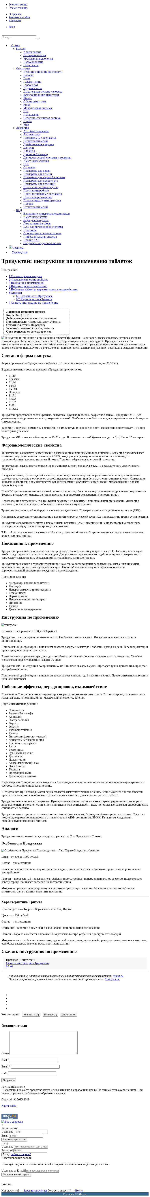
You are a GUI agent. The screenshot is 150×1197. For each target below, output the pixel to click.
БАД (19, 210)
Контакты (15, 20)
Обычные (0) (68, 1014)
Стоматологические (35, 207)
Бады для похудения (35, 220)
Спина (27, 121)
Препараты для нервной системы (44, 177)
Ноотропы (29, 230)
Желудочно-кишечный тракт (41, 94)
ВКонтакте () (31, 1014)
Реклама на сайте (19, 17)
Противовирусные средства (40, 187)
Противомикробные (36, 190)
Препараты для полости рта (40, 180)
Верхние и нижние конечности (42, 71)
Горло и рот (30, 84)
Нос (25, 111)
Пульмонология (33, 61)
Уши (26, 124)
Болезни (21, 48)
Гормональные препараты (39, 137)
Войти (79, 1190)
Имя (5, 1059)
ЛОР (26, 164)
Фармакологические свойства (28, 279)
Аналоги (15, 292)
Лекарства (22, 127)
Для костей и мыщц (35, 154)
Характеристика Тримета (34, 299)
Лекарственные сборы (37, 223)
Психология (30, 114)
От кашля (29, 167)
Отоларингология (34, 55)
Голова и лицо (32, 81)
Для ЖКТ (29, 150)
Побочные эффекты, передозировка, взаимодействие (43, 289)
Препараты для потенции (39, 183)
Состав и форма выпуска (25, 276)
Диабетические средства (38, 144)
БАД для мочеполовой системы (43, 226)
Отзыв (5, 1053)
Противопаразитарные (37, 197)
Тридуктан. (112, 979)
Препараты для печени (37, 174)
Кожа (26, 104)
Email (5, 1066)
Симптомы (23, 68)
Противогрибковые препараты (42, 193)
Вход (12, 26)
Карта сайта (8, 1105)
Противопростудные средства (42, 200)
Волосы (28, 75)
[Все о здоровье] (12, 1121)
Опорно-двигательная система (42, 233)
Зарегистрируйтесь (35, 1190)
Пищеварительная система (40, 236)
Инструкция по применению (28, 286)
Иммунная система (35, 216)
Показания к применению (26, 282)
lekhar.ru (118, 975)
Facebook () (50, 1014)
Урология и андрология (38, 58)
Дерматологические (35, 141)
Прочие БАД (31, 239)
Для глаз (28, 147)
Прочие (28, 203)
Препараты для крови (36, 170)
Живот (27, 98)
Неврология (30, 65)
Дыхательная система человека (42, 91)
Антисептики (31, 134)
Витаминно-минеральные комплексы (46, 213)
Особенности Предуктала (34, 296)
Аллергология (32, 52)
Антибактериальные (36, 131)
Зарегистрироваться (14, 1139)
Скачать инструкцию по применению (33, 302)
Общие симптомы (34, 101)
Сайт (4, 1073)
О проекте (15, 14)
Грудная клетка (32, 88)
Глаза (26, 78)
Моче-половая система (37, 108)
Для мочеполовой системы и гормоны (47, 157)
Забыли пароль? (21, 1154)
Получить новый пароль (16, 1174)
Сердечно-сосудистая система (42, 117)
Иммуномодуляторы (36, 160)
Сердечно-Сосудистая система (42, 243)
